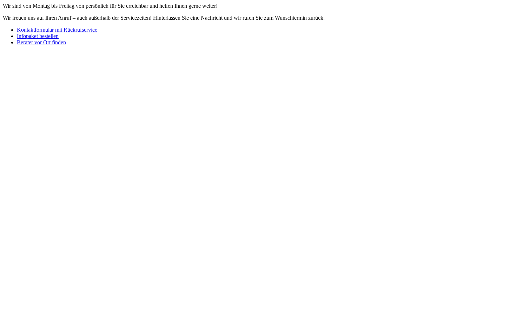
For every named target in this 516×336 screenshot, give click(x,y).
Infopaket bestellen (38, 36)
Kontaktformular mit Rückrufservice (57, 30)
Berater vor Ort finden (41, 42)
